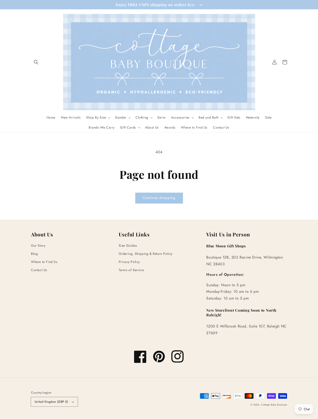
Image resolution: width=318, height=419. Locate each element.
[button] (36, 62)
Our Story (38, 245)
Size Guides (128, 245)
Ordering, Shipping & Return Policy (146, 253)
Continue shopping (159, 197)
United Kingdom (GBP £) (51, 401)
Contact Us (39, 270)
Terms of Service (131, 270)
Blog (34, 253)
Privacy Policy (129, 261)
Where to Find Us (44, 261)
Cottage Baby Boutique (274, 404)
